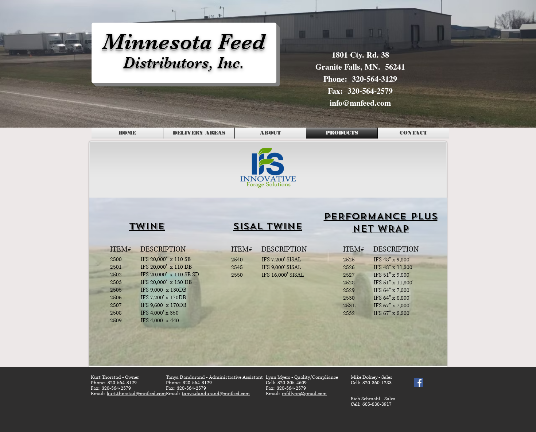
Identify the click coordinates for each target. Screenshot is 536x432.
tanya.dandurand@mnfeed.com (216, 393)
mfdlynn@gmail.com (304, 393)
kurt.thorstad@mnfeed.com (136, 393)
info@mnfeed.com (360, 103)
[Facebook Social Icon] (418, 382)
